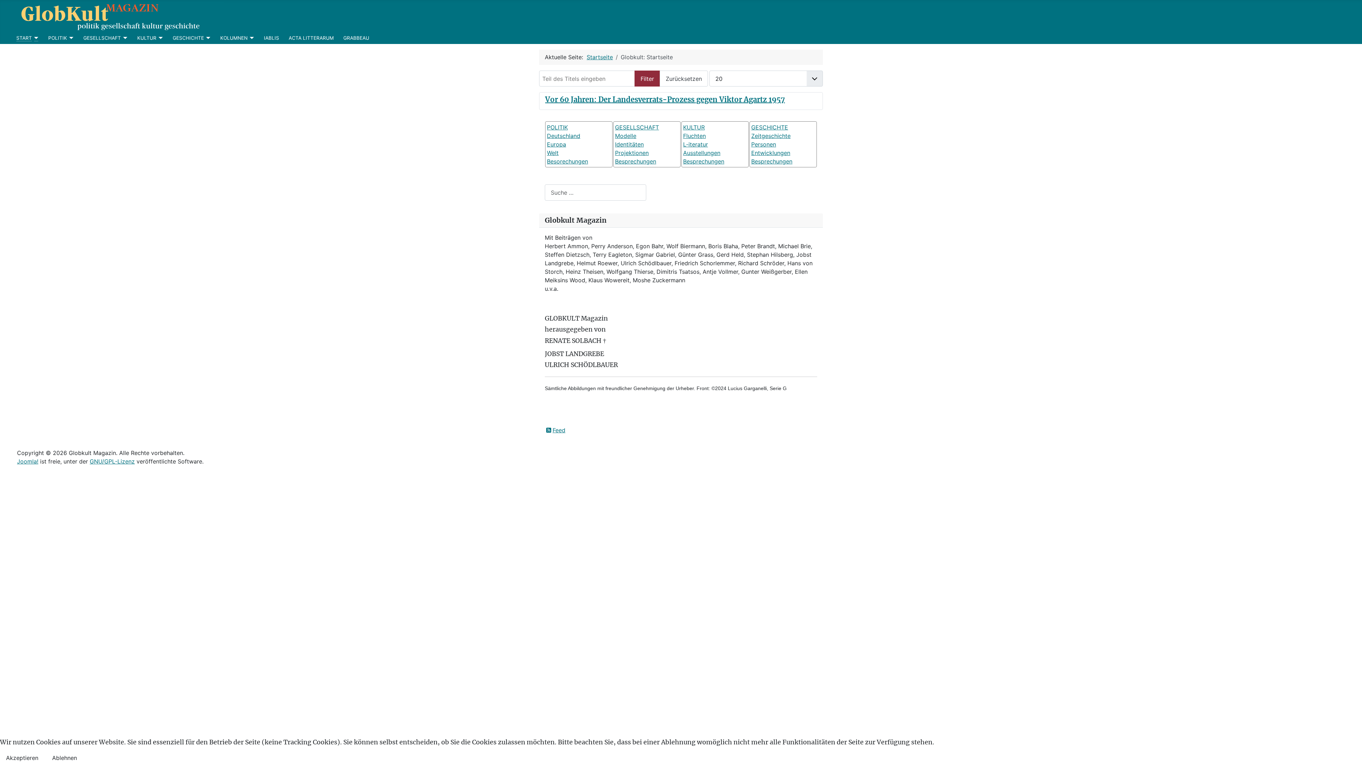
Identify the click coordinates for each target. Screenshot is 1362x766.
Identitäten (629, 144)
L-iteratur (695, 144)
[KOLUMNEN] (251, 37)
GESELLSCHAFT (102, 38)
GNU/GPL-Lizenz (112, 461)
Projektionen (632, 152)
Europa (556, 144)
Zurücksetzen (684, 78)
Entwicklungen (770, 152)
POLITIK (57, 38)
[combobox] (595, 192)
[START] (35, 37)
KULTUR (146, 38)
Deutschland (563, 135)
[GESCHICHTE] (207, 37)
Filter (647, 78)
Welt (553, 152)
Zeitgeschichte (771, 135)
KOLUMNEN (234, 38)
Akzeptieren (22, 757)
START (24, 38)
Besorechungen (567, 161)
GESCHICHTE (188, 38)
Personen (763, 144)
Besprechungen (635, 161)
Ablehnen (64, 757)
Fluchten (694, 135)
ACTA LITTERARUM (311, 38)
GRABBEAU (356, 38)
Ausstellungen (701, 152)
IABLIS (271, 38)
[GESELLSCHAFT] (124, 37)
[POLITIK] (70, 37)
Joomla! (27, 461)
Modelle (625, 135)
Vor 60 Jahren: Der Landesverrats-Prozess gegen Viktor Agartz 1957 (665, 99)
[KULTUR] (159, 37)
